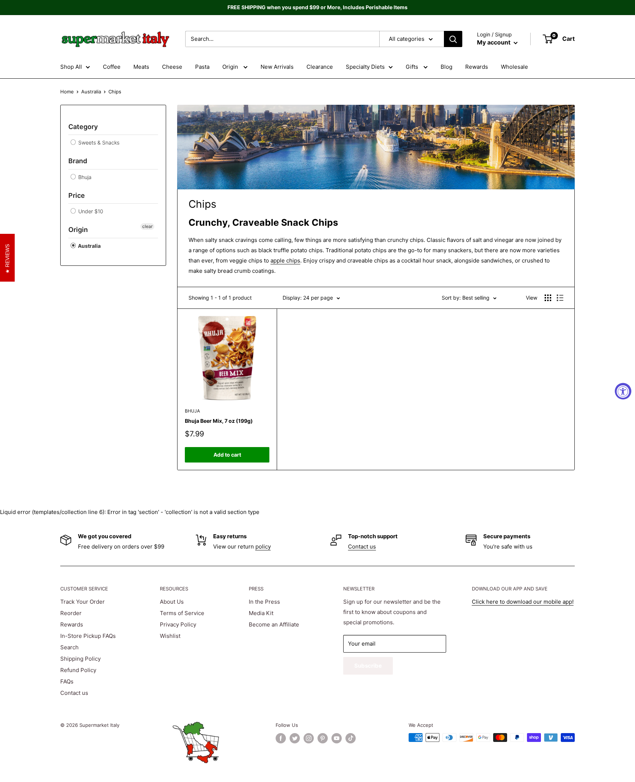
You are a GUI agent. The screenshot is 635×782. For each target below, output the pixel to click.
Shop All (71, 66)
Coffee (112, 66)
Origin (231, 66)
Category (83, 127)
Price (76, 195)
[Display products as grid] (548, 297)
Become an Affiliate (274, 624)
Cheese (172, 66)
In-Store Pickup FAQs (88, 635)
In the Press (264, 601)
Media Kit (261, 613)
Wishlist (170, 635)
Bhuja (84, 177)
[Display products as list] (560, 297)
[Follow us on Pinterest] (323, 738)
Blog (446, 66)
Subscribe (368, 665)
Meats (141, 66)
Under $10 (90, 211)
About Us (172, 601)
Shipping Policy (80, 658)
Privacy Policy (178, 624)
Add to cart (227, 454)
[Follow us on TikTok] (350, 738)
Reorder (71, 613)
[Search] (453, 39)
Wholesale (514, 66)
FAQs (66, 681)
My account (494, 42)
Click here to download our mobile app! (523, 601)
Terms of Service (182, 613)
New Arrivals (277, 66)
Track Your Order (82, 601)
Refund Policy (78, 670)
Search (69, 647)
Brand (77, 161)
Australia (91, 91)
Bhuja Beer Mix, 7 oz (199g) (219, 421)
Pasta (202, 66)
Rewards (476, 66)
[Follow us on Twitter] (295, 738)
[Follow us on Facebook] (281, 738)
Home (67, 91)
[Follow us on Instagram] (309, 738)
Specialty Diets (365, 66)
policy (263, 546)
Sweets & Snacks (98, 142)
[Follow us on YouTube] (336, 738)
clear (147, 226)
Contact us (362, 546)
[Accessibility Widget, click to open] (623, 391)
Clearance (319, 66)
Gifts (413, 66)
